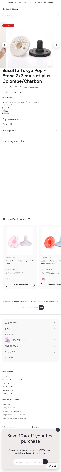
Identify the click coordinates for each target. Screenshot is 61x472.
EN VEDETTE (7, 394)
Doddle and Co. (10, 186)
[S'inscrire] (45, 461)
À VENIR (5, 383)
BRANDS (5, 376)
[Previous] (5, 45)
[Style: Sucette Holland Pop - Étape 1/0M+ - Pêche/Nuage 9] (44, 279)
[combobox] (30, 15)
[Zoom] (49, 63)
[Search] (57, 15)
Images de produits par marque (13, 415)
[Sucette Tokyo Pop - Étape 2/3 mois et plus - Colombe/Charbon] (20, 178)
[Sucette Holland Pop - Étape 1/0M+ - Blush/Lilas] (20, 257)
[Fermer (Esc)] (58, 430)
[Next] (56, 45)
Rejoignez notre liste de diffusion (14, 418)
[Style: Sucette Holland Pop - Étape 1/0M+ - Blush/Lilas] (8, 279)
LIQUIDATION (7, 390)
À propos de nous (8, 408)
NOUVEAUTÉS (7, 387)
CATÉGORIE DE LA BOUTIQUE (13, 380)
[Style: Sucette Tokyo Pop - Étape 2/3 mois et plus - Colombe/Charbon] (8, 181)
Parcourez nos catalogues (11, 411)
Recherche (6, 404)
